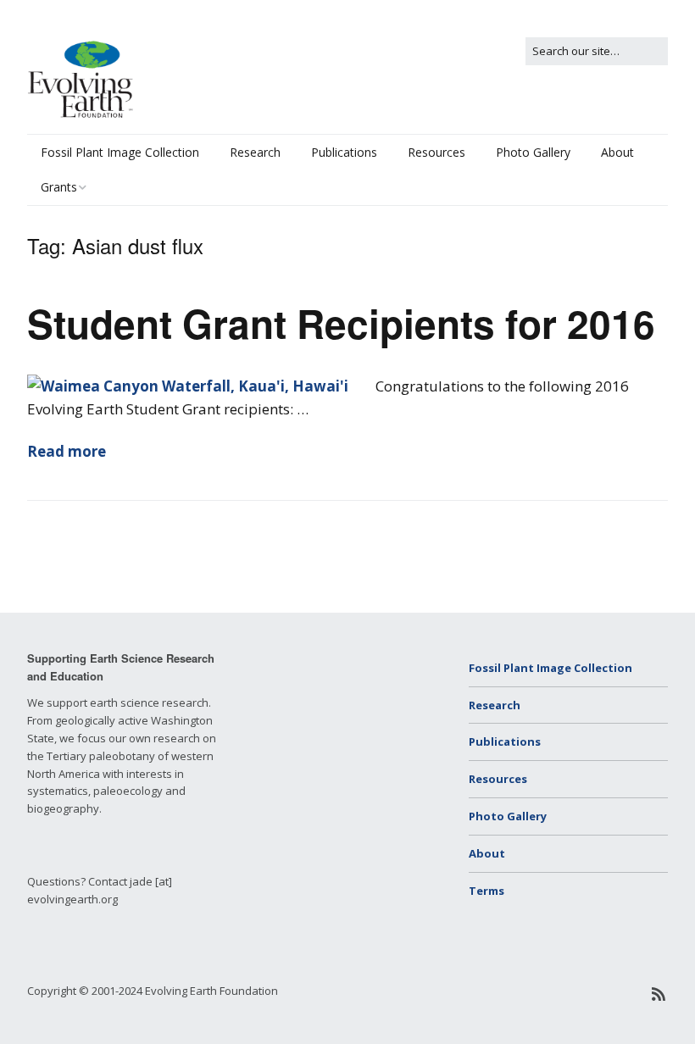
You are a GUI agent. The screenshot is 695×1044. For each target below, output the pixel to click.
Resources (436, 152)
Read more (66, 451)
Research (255, 152)
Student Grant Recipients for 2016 (341, 323)
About (617, 152)
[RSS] (659, 994)
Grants (59, 187)
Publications (344, 152)
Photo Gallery (533, 152)
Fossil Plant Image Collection (120, 152)
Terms (486, 890)
